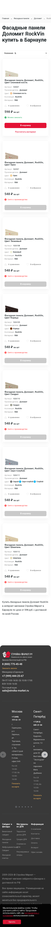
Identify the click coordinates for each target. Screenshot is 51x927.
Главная (5, 18)
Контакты (35, 834)
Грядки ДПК (22, 839)
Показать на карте (16, 785)
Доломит (38, 18)
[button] (45, 755)
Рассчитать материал (25, 132)
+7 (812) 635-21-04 (37, 723)
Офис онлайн (36, 852)
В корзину (25, 125)
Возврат (35, 847)
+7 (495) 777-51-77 (16, 718)
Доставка (35, 838)
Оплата (34, 843)
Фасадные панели (21, 18)
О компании (36, 829)
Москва (17, 711)
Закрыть (45, 924)
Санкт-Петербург (38, 714)
